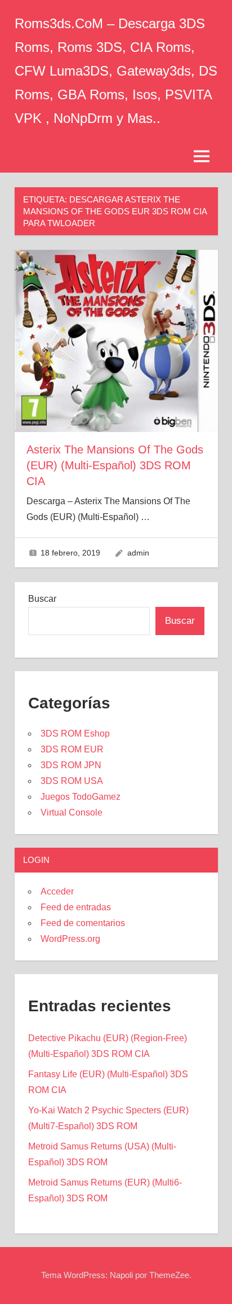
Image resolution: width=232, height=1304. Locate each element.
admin (138, 552)
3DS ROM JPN (71, 765)
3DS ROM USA (72, 781)
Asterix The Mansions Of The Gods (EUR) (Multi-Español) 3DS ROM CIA (114, 465)
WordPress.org (70, 939)
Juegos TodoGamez (81, 796)
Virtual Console (71, 812)
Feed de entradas (76, 907)
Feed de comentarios (83, 923)
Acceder (57, 891)
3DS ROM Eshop (75, 733)
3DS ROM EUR (72, 749)
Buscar (42, 598)
